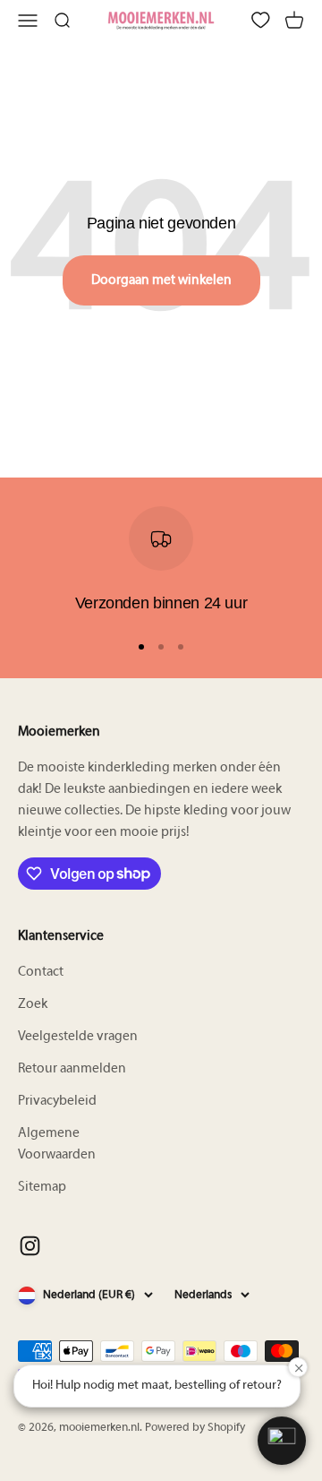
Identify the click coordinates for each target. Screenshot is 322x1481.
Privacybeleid (57, 1101)
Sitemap (42, 1187)
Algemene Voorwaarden (57, 1144)
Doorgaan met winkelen (161, 280)
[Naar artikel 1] (141, 647)
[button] (282, 1441)
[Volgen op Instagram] (30, 1246)
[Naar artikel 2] (161, 647)
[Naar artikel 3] (180, 647)
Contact (41, 972)
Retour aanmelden (72, 1069)
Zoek (32, 1004)
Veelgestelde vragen (78, 1036)
